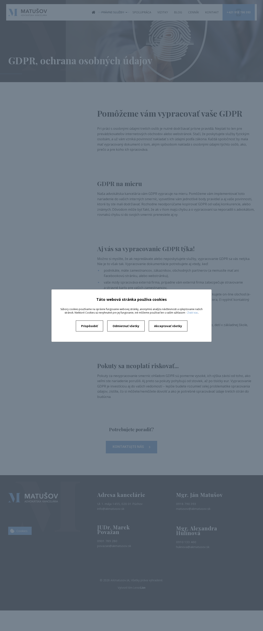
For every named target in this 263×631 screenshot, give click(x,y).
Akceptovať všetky (168, 326)
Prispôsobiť (89, 326)
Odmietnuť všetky (126, 326)
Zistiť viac (192, 312)
